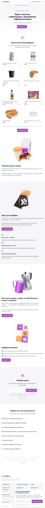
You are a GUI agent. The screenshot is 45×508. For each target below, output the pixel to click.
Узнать (28, 5)
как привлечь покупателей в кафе (29, 460)
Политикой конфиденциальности (29, 393)
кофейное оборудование (14, 460)
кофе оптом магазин (23, 457)
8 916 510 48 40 (5, 489)
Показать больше (22, 462)
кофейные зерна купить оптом (10, 457)
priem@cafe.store (34, 487)
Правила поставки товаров (22, 398)
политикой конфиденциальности (32, 504)
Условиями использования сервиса (16, 394)
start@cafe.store (5, 487)
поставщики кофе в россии (35, 457)
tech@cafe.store (20, 487)
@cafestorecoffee (6, 501)
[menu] (42, 1)
